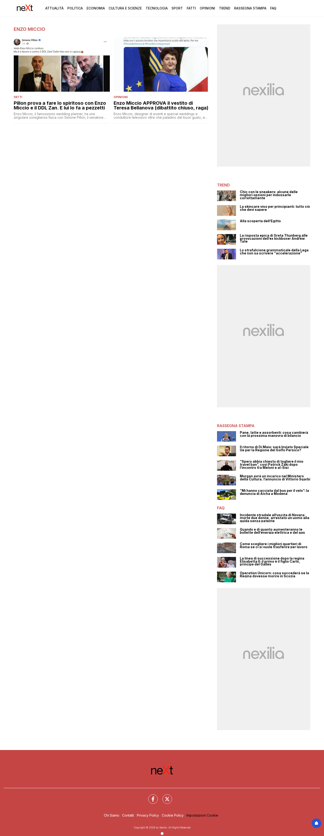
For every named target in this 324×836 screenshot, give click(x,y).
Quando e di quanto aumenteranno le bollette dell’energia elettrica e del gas (272, 531)
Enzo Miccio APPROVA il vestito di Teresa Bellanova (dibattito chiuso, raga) (161, 105)
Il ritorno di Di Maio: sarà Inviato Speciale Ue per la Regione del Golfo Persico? (274, 449)
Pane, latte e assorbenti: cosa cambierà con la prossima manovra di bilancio (274, 434)
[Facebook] (150, 796)
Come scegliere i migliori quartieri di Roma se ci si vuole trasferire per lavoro (273, 545)
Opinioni (207, 8)
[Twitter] (164, 796)
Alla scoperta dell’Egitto (260, 221)
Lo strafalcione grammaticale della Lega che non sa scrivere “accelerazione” (274, 252)
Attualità (54, 8)
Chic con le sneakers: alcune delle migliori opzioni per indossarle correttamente (269, 194)
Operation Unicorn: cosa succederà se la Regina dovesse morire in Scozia (274, 575)
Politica (75, 8)
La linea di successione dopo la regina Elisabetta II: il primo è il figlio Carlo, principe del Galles (272, 561)
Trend (224, 8)
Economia (96, 8)
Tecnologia (157, 8)
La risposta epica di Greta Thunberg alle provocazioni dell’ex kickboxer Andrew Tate (274, 238)
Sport (177, 8)
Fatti (191, 8)
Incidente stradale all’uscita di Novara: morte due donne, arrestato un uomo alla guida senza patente (274, 518)
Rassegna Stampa (250, 8)
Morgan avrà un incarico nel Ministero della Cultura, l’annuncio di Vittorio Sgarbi (275, 478)
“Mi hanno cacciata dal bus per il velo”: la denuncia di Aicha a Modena (274, 492)
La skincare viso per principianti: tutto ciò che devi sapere (275, 208)
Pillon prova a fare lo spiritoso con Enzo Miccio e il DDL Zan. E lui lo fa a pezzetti (60, 105)
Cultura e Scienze (125, 8)
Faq (273, 8)
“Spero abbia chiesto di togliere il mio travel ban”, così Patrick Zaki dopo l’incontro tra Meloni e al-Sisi (271, 464)
